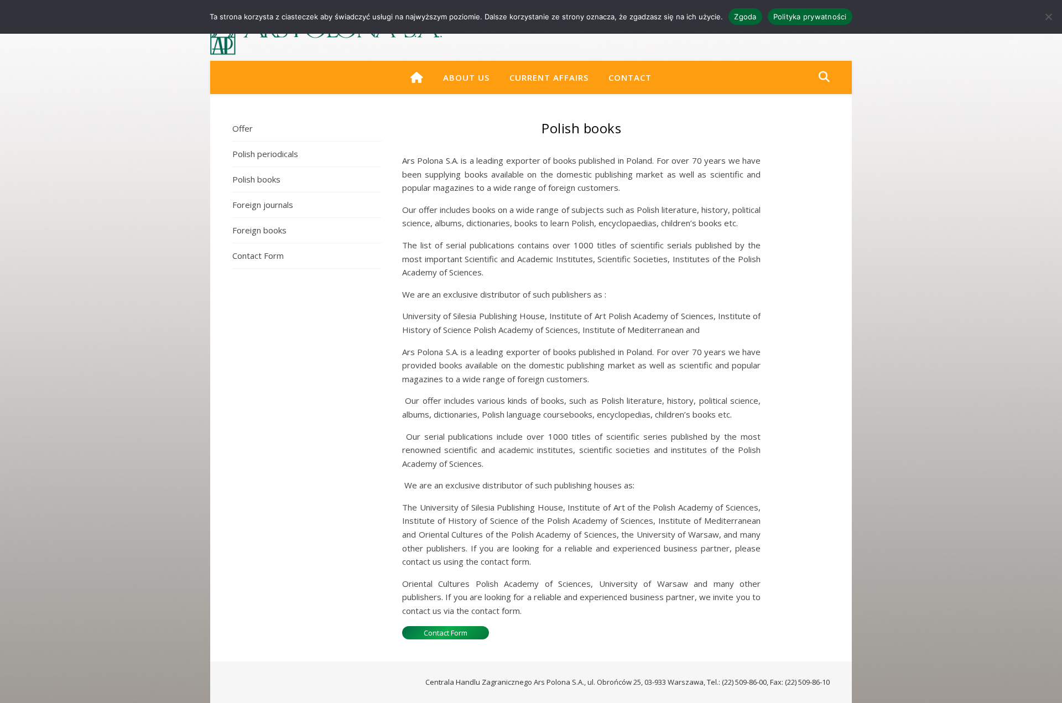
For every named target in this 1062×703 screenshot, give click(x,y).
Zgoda (745, 16)
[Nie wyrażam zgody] (1048, 16)
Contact (630, 77)
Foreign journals (262, 204)
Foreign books (259, 230)
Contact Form (258, 255)
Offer (242, 128)
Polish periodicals (265, 153)
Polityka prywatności (810, 16)
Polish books (256, 179)
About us (466, 77)
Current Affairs (549, 77)
